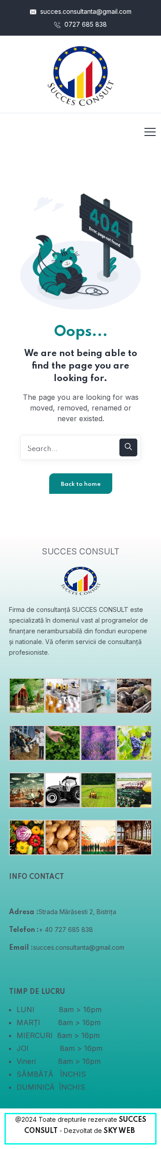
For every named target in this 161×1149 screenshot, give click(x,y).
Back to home (81, 484)
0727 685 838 (85, 24)
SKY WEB (120, 1131)
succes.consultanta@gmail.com (84, 11)
